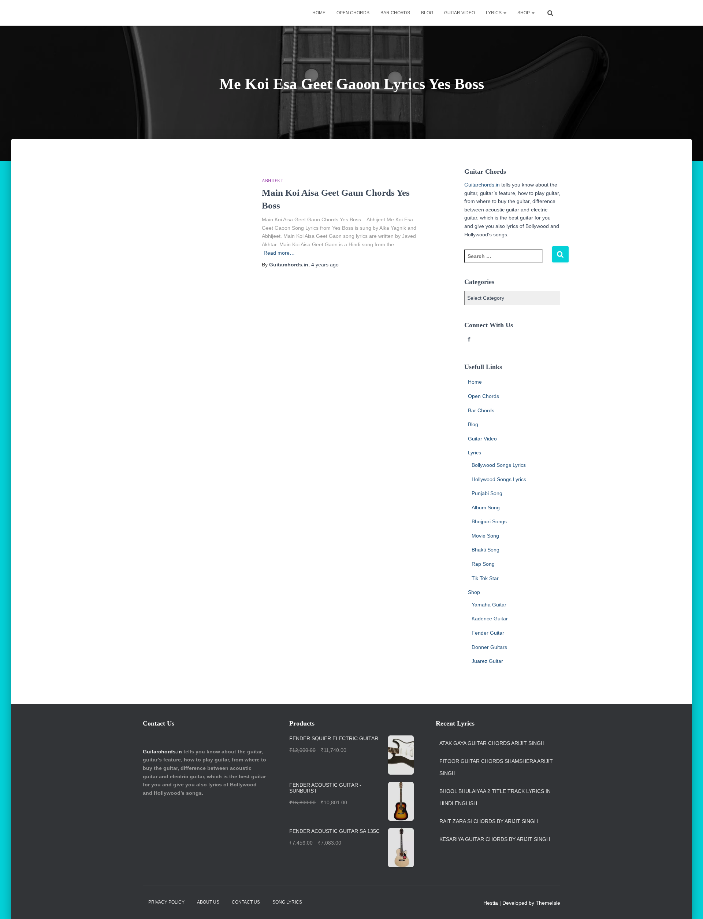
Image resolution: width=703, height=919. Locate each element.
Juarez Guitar (487, 661)
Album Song (486, 507)
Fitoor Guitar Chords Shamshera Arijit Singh (496, 767)
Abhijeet (272, 180)
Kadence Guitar (490, 618)
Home (319, 12)
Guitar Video (459, 12)
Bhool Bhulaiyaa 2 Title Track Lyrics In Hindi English (495, 797)
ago (325, 264)
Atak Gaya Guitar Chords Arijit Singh (491, 743)
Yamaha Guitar (489, 605)
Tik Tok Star (485, 578)
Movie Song (485, 536)
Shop (524, 12)
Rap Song (483, 564)
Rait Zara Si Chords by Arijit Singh (488, 821)
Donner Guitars (489, 647)
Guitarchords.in (482, 185)
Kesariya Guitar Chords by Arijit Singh (494, 839)
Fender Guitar (488, 633)
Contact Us (246, 902)
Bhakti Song (485, 550)
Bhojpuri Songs (489, 521)
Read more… (279, 253)
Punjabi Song (487, 493)
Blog (427, 12)
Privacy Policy (166, 902)
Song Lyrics (287, 902)
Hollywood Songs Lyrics (499, 479)
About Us (208, 902)
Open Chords (352, 12)
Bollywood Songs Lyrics (499, 465)
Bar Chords (395, 12)
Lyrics (494, 12)
